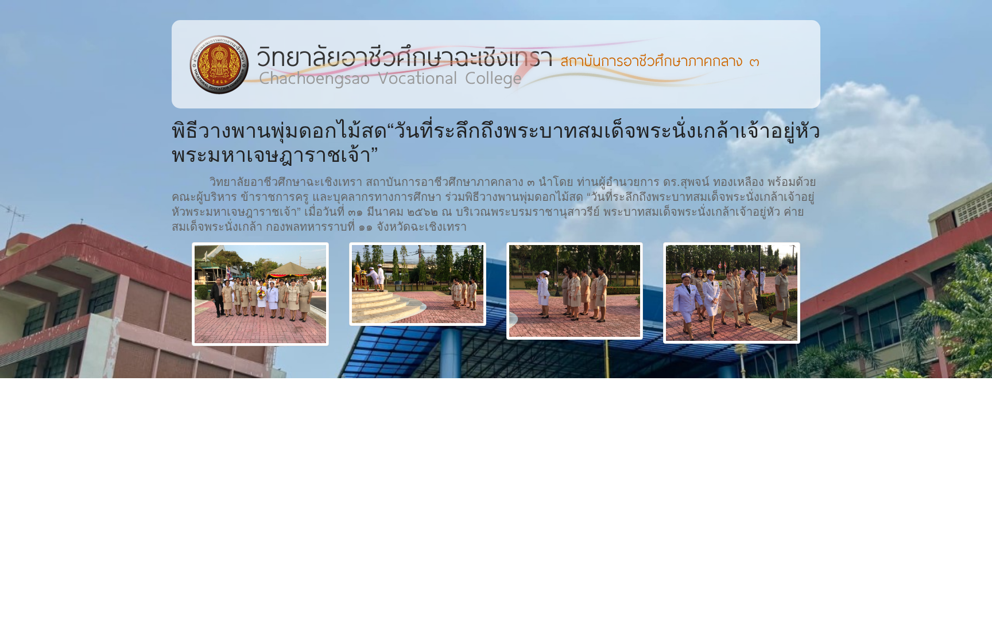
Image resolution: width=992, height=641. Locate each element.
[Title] (260, 294)
